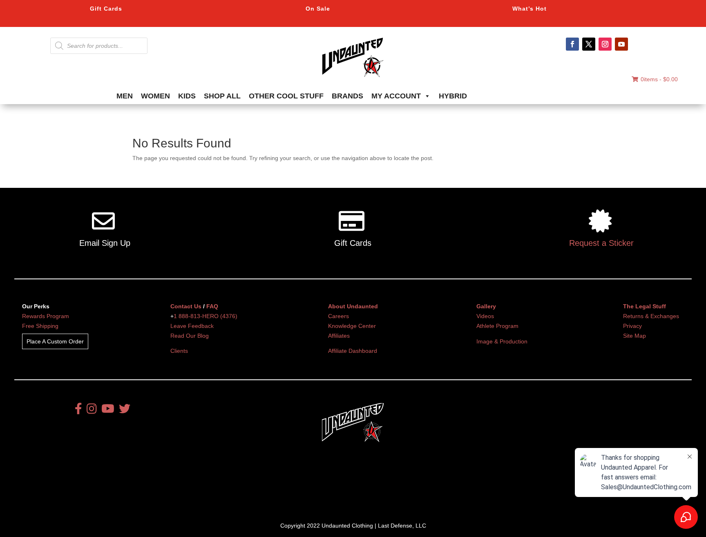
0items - (659, 79)
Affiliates (339, 335)
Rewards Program (45, 316)
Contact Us (185, 306)
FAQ (212, 306)
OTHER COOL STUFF (286, 96)
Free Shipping (40, 326)
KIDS (187, 96)
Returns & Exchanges (651, 316)
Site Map (634, 335)
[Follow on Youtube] (621, 44)
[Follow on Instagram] (605, 44)
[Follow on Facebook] (572, 44)
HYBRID (453, 96)
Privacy (632, 326)
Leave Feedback (192, 326)
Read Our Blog (189, 335)
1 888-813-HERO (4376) (205, 316)
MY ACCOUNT (396, 96)
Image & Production (501, 341)
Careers (338, 316)
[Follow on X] (588, 44)
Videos (485, 316)
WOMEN (155, 96)
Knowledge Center (352, 326)
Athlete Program (497, 326)
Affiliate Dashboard (352, 351)
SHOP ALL (222, 96)
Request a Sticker (601, 242)
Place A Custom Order (55, 341)
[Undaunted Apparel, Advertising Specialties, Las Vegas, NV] (339, 488)
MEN (124, 96)
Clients (179, 351)
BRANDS (347, 96)
